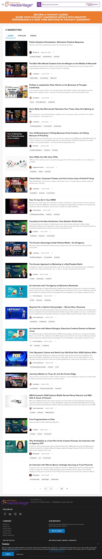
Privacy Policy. (91, 549)
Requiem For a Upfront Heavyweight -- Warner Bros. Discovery (57, 307)
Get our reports (57, 531)
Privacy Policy (7, 529)
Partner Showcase (8, 535)
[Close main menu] (98, 544)
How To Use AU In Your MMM (42, 200)
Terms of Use (7, 533)
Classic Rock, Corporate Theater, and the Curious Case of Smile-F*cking (61, 178)
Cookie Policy (7, 531)
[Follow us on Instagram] (15, 514)
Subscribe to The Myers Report (40, 502)
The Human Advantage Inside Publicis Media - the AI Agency (56, 243)
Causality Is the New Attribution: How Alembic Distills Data (55, 221)
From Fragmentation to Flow (42, 419)
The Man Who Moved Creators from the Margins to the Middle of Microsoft (62, 63)
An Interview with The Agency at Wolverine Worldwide (53, 285)
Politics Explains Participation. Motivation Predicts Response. (56, 42)
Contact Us (6, 526)
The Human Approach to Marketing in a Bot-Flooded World (55, 264)
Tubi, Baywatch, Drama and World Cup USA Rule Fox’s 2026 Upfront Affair (63, 352)
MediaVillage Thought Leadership (62, 502)
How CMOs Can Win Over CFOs (43, 157)
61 (62, 489)
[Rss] (20, 514)
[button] (53, 52)
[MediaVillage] (19, 4)
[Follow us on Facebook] (5, 514)
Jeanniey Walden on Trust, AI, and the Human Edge (52, 374)
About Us (6, 524)
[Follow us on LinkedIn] (10, 514)
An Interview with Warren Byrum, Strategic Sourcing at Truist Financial (61, 465)
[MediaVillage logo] (15, 502)
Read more (20, 554)
